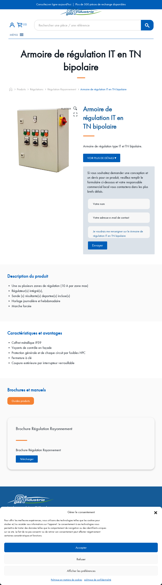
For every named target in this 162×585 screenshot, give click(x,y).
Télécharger (27, 459)
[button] (156, 512)
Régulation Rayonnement (61, 89)
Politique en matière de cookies (66, 579)
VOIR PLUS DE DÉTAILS (100, 158)
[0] (19, 25)
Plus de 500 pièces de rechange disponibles (100, 4)
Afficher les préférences (81, 571)
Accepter (81, 547)
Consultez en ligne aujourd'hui (53, 4)
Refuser (81, 559)
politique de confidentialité (97, 579)
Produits (21, 89)
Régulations (36, 89)
